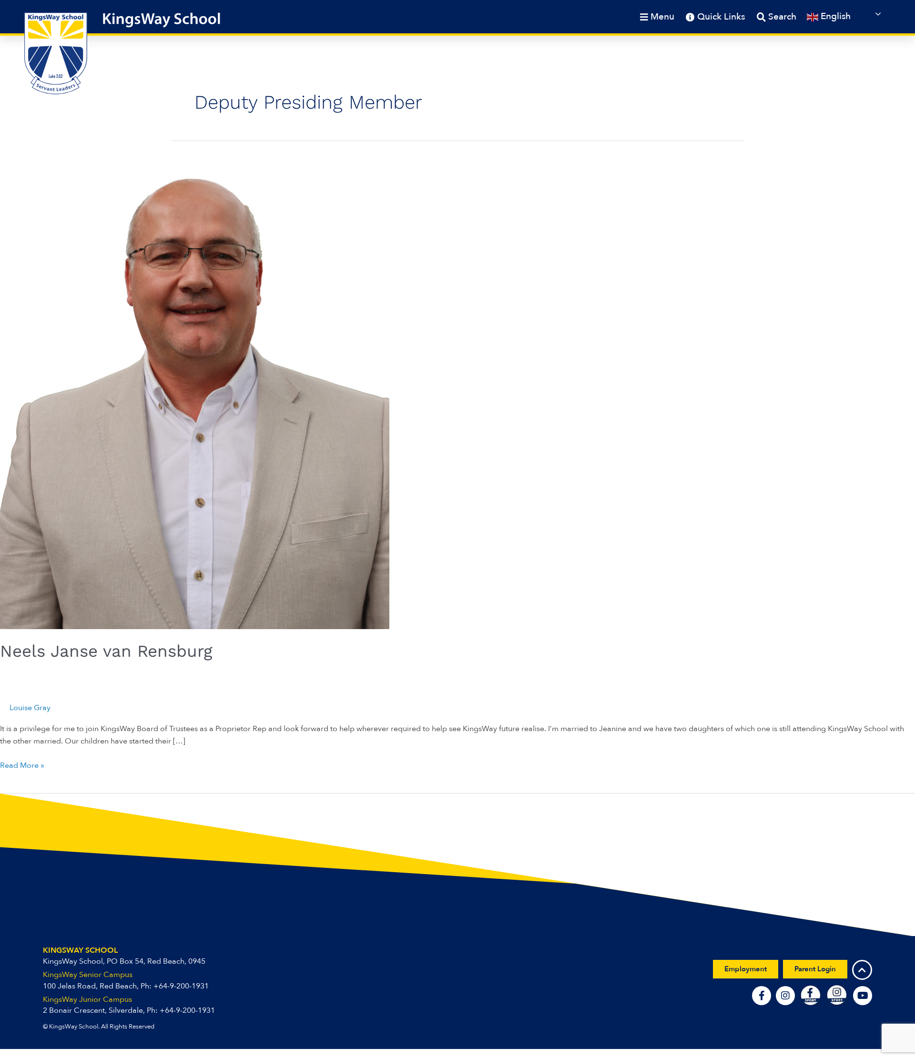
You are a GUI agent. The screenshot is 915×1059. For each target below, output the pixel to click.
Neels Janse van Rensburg (106, 651)
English (834, 16)
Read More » (22, 765)
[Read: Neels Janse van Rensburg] (194, 384)
